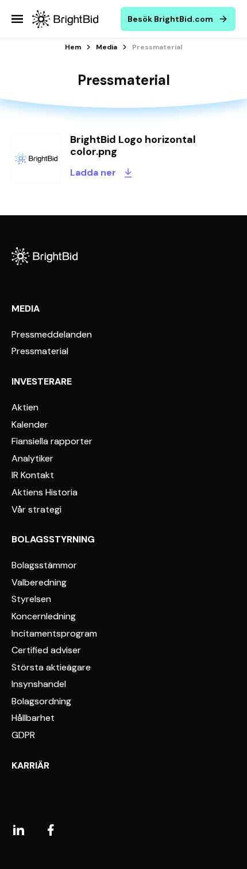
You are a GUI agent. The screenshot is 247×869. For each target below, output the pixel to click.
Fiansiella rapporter (51, 441)
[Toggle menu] (17, 19)
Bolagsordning (41, 701)
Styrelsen (31, 599)
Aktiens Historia (44, 492)
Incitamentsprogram (54, 634)
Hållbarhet (33, 718)
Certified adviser (46, 650)
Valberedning (39, 582)
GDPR (23, 735)
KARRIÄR (30, 765)
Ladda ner (93, 173)
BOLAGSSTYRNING (53, 539)
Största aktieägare (51, 667)
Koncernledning (43, 616)
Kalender (29, 425)
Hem (73, 47)
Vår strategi (36, 510)
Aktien (24, 407)
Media (106, 47)
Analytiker (32, 458)
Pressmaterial (39, 351)
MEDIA (25, 308)
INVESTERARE (41, 381)
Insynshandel (38, 684)
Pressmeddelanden (51, 334)
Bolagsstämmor (44, 565)
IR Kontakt (32, 475)
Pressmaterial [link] (157, 47)
